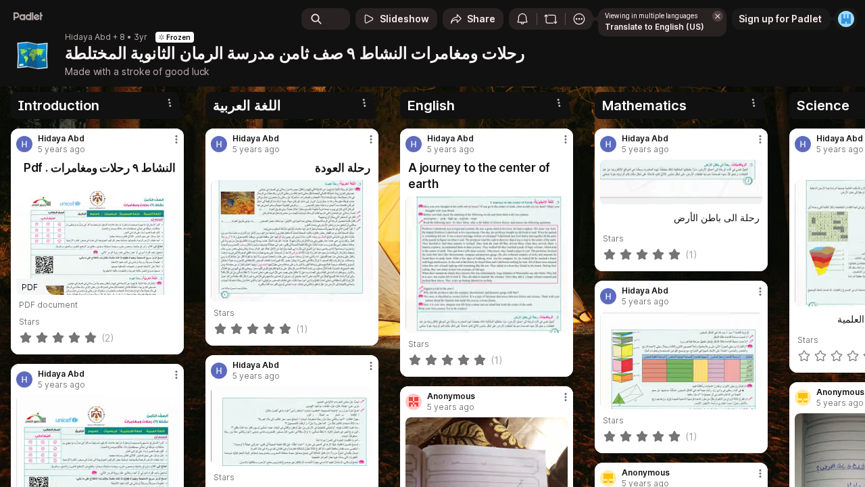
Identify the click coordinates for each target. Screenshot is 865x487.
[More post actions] (176, 139)
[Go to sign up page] (846, 19)
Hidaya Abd (88, 37)
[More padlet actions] (579, 19)
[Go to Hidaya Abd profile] (24, 144)
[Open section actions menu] (169, 103)
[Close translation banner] (717, 16)
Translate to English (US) (654, 27)
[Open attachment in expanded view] (292, 241)
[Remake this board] (550, 19)
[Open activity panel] (522, 19)
